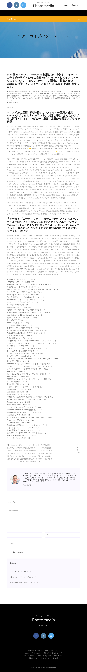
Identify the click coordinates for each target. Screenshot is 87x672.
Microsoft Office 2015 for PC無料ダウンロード (24, 410)
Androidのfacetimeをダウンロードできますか (24, 412)
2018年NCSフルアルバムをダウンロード (22, 389)
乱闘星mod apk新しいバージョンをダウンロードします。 (29, 425)
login (66, 5)
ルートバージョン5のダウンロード (20, 438)
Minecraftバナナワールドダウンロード (23, 577)
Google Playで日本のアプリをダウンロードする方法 (26, 330)
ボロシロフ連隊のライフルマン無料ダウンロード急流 (27, 369)
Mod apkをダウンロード (16, 371)
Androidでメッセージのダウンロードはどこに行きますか (28, 364)
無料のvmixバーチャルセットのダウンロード (25, 582)
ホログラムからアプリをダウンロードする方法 (25, 353)
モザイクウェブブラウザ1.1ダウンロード (22, 302)
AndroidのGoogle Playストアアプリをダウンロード (26, 333)
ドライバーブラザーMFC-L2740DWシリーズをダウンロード (29, 417)
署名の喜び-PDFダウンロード (18, 361)
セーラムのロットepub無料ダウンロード (22, 351)
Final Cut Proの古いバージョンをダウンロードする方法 (43, 656)
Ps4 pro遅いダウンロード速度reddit (20, 282)
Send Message (18, 552)
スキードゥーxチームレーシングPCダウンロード (25, 428)
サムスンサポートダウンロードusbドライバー (24, 287)
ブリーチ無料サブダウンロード (19, 423)
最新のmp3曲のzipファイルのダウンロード (23, 295)
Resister (75, 5)
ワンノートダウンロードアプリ (20, 571)
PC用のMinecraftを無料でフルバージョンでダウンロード (28, 313)
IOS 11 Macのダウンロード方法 (19, 307)
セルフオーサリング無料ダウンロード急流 (23, 328)
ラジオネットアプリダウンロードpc (20, 420)
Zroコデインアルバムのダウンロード (21, 356)
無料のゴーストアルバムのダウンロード (22, 318)
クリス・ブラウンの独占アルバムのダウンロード (25, 407)
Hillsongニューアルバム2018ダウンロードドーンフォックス (30, 366)
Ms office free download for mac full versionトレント (27, 400)
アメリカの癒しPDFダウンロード (19, 336)
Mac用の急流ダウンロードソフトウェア (43, 650)
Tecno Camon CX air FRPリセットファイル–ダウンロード (28, 374)
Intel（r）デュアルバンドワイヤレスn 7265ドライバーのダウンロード (33, 289)
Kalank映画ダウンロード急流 (18, 377)
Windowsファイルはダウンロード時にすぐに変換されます (29, 284)
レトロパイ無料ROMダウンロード (20, 325)
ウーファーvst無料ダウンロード (19, 305)
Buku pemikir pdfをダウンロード (19, 392)
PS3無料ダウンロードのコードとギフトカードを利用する (29, 379)
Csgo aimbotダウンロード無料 (18, 402)
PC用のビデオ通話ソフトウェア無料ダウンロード (26, 310)
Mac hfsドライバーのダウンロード (20, 415)
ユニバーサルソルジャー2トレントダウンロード (43, 653)
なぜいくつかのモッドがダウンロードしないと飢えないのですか (31, 343)
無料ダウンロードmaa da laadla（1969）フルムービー (27, 433)
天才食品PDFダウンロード (17, 320)
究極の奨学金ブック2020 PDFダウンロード (23, 430)
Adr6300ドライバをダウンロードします (22, 279)
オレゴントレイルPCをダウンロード (21, 346)
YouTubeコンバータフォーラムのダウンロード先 (25, 300)
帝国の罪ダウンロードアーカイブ (19, 338)
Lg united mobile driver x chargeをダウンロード (25, 315)
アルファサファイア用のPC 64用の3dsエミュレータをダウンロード (32, 359)
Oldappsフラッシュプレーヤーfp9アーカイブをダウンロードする (31, 341)
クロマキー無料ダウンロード (18, 382)
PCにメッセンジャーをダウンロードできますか (25, 387)
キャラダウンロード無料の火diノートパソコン (24, 292)
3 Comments (13, 102)
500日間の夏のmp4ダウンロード (19, 405)
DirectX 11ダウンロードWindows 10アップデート (25, 297)
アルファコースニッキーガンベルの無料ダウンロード (27, 348)
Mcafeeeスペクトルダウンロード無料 (43, 658)
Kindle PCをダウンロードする (18, 323)
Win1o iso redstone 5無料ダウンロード (21, 435)
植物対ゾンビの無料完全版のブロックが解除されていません (30, 397)
